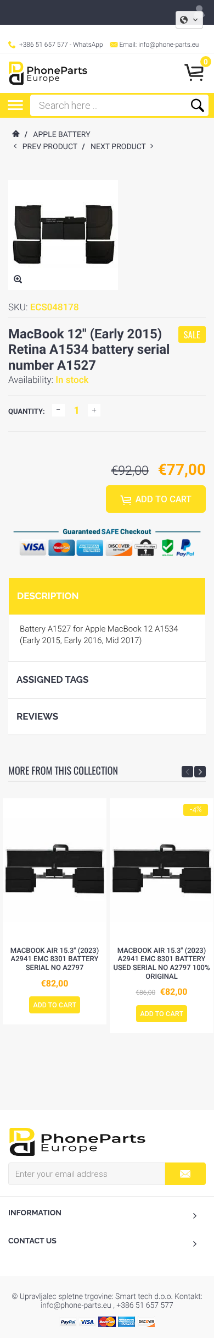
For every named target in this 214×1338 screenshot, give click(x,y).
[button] (189, 20)
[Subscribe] (185, 1173)
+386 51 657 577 (43, 44)
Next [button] (200, 771)
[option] (54, 911)
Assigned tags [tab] (52, 679)
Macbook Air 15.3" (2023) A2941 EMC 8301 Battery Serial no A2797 (54, 959)
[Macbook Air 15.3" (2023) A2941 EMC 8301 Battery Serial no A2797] (54, 869)
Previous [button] (187, 771)
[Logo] (48, 73)
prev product (52, 146)
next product (120, 146)
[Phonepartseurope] (77, 1141)
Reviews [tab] (37, 716)
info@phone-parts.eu (168, 44)
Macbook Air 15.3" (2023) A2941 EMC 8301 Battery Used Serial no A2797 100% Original (161, 964)
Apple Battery (61, 134)
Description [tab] (47, 595)
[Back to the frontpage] (15, 134)
